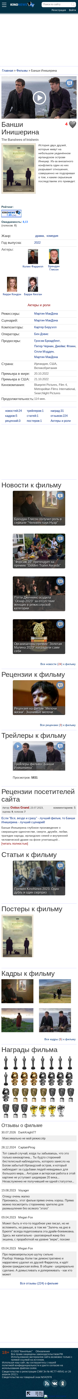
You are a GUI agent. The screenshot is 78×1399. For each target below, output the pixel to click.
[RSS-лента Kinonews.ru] (47, 1383)
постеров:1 (34, 420)
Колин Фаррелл (33, 266)
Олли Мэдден (44, 351)
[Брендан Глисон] (54, 257)
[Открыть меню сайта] (4, 5)
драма (39, 235)
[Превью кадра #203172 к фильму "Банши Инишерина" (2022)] (55, 991)
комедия (52, 235)
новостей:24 (13, 410)
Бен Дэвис (41, 334)
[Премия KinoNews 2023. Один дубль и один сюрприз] (39, 878)
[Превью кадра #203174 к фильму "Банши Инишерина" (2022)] (55, 1020)
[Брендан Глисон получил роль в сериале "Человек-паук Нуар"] (39, 509)
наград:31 (57, 410)
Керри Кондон (12, 294)
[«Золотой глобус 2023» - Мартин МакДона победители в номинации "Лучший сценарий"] (14, 1079)
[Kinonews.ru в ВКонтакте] (55, 1383)
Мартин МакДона (46, 313)
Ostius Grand (19, 807)
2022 (37, 242)
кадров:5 (11, 415)
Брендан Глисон (54, 268)
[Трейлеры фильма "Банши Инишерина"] (39, 756)
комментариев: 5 (64, 807)
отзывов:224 (59, 415)
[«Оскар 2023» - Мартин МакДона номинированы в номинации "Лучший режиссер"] (69, 1063)
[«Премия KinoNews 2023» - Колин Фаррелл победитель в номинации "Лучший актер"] (52, 1111)
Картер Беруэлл (45, 327)
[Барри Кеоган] (33, 285)
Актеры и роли (39, 305)
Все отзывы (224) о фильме (39, 1283)
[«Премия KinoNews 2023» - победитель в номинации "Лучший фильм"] (42, 1111)
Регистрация (59, 10)
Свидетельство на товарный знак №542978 (27, 1377)
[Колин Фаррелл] (33, 257)
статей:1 (32, 415)
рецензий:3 (12, 420)
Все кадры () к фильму (60, 1039)
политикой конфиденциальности (20, 1365)
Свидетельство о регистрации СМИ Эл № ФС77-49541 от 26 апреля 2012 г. (36, 1373)
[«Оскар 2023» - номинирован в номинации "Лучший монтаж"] (33, 1063)
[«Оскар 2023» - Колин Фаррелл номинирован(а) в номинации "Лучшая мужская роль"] (5, 1079)
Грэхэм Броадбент (47, 340)
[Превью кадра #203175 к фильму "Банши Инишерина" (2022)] (17, 991)
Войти (72, 10)
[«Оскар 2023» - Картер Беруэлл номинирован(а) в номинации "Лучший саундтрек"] (51, 1063)
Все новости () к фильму (58, 664)
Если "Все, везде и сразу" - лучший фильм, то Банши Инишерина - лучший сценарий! (38, 820)
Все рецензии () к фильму (58, 725)
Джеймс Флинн (65, 346)
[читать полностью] (14, 843)
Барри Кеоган (33, 294)
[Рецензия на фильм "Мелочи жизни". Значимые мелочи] (39, 698)
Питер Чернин (43, 346)
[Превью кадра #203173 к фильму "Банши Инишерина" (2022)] (17, 1020)
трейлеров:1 (35, 410)
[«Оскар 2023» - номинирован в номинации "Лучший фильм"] (60, 1063)
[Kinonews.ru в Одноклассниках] (63, 1383)
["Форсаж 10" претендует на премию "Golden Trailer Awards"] (39, 551)
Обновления (43, 1351)
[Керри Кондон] (12, 285)
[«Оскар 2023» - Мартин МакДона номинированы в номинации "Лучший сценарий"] (5, 1063)
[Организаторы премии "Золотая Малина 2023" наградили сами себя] (39, 637)
